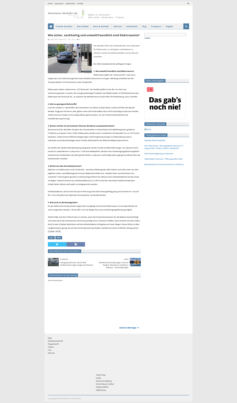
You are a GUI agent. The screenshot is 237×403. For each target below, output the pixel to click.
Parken (51, 347)
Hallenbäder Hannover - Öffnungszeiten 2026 (163, 159)
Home (50, 3)
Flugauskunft (53, 344)
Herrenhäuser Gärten (105, 384)
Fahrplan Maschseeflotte (154, 140)
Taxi (49, 350)
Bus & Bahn (83, 26)
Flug (144, 26)
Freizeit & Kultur (64, 26)
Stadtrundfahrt (102, 387)
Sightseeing (101, 390)
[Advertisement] (161, 58)
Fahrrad (117, 26)
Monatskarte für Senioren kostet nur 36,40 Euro (164, 164)
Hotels (98, 378)
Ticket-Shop (101, 375)
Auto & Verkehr (101, 26)
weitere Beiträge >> (129, 327)
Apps (50, 338)
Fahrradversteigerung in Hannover (158, 153)
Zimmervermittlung (104, 381)
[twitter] (188, 3)
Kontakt (80, 3)
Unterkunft (132, 26)
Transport (156, 26)
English (169, 26)
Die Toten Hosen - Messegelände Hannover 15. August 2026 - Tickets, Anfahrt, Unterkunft (164, 146)
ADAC (59, 238)
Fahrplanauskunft (55, 341)
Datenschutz (70, 3)
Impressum (59, 3)
